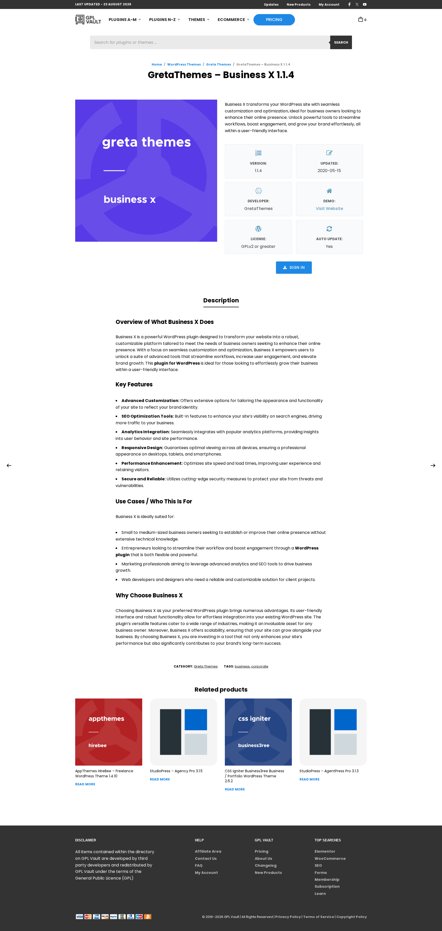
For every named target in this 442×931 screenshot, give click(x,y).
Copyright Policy (351, 916)
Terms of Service (318, 916)
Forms (321, 872)
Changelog (266, 865)
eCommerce (231, 20)
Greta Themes (218, 64)
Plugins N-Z (162, 20)
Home (157, 64)
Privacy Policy (288, 916)
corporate (259, 666)
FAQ (199, 865)
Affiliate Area (208, 851)
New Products (299, 4)
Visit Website (329, 208)
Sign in (297, 267)
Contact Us (206, 858)
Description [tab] (221, 300)
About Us (263, 858)
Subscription (327, 886)
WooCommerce (330, 858)
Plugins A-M (123, 20)
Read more (85, 784)
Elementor (325, 851)
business (242, 666)
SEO (318, 865)
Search (341, 42)
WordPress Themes (184, 64)
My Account (329, 4)
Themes (196, 20)
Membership (327, 879)
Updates (271, 4)
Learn (320, 893)
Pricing (274, 20)
